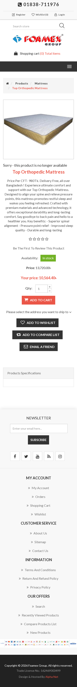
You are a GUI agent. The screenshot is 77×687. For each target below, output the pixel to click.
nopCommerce (28, 658)
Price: (30, 268)
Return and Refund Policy (40, 578)
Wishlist (40, 514)
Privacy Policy (40, 587)
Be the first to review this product (38, 248)
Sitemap (40, 542)
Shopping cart (40, 505)
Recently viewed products (40, 615)
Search (63, 26)
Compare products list (40, 624)
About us (40, 533)
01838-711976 (40, 4)
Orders (40, 497)
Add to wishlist (41, 323)
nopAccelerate (66, 658)
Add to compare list (41, 335)
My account (40, 488)
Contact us (40, 551)
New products (40, 632)
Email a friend (42, 347)
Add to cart (41, 300)
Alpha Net (51, 676)
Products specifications (24, 373)
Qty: (28, 288)
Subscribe (38, 440)
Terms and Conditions (40, 570)
